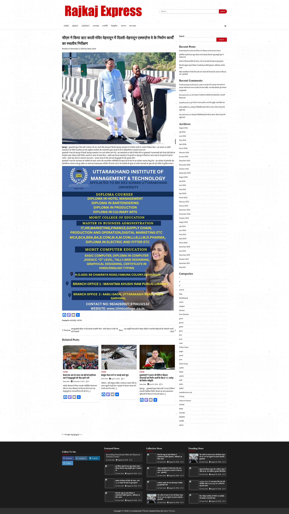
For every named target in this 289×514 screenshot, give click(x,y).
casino (181, 302)
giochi (181, 327)
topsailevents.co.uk (185, 392)
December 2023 (184, 247)
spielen (181, 376)
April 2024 (182, 239)
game (181, 318)
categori (182, 306)
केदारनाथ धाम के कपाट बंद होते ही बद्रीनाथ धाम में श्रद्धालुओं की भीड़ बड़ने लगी (79, 376)
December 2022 (184, 255)
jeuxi (180, 339)
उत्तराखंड (96, 26)
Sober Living (183, 364)
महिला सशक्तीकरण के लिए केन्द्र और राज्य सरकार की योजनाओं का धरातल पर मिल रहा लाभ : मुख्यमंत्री (169, 470)
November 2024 (184, 214)
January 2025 (183, 206)
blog (180, 294)
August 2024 (183, 222)
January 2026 (183, 157)
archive (181, 290)
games (181, 323)
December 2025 (184, 161)
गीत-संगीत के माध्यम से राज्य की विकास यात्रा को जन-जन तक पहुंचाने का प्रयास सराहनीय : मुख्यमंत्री (170, 497)
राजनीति (105, 26)
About (75, 26)
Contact (86, 26)
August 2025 (183, 177)
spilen (181, 384)
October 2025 (184, 169)
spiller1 (181, 388)
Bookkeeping (183, 298)
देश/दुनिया (114, 26)
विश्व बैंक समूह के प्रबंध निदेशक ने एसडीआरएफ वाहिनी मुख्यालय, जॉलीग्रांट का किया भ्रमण (127, 495)
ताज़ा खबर (132, 26)
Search (181, 36)
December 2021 (184, 263)
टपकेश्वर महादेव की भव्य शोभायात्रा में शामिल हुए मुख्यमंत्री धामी (169, 484)
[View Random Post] (225, 26)
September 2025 (185, 173)
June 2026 (182, 136)
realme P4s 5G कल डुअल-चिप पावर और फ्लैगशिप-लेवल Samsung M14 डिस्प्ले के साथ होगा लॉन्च (212, 483)
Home (66, 26)
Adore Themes (169, 511)
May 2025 (182, 189)
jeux (180, 335)
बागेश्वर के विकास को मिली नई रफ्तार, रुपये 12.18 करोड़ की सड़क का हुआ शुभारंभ (201, 61)
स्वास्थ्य (123, 26)
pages (181, 351)
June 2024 (182, 230)
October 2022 (184, 259)
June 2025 (182, 185)
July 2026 (182, 132)
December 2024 (184, 210)
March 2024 (183, 243)
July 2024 (182, 226)
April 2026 (182, 144)
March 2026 (183, 148)
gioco (181, 331)
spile (180, 380)
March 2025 (183, 198)
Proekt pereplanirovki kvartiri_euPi (190, 85)
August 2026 (183, 128)
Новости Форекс (185, 401)
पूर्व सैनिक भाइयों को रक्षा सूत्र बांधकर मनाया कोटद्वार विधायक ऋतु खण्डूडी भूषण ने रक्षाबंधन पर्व (128, 468)
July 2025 (182, 181)
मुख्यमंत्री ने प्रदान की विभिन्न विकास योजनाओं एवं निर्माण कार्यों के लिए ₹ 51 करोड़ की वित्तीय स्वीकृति (156, 378)
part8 (181, 355)
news (181, 343)
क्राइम (181, 409)
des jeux (182, 310)
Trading (181, 396)
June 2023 (182, 251)
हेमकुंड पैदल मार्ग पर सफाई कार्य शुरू (115, 375)
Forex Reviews (184, 314)
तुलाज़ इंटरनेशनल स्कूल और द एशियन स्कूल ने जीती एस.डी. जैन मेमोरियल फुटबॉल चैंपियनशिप (212, 470)
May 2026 (182, 140)
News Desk (91, 49)
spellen (181, 368)
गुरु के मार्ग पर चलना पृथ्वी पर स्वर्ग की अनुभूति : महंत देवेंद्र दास (208, 102)
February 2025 (184, 202)
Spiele (181, 372)
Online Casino (184, 347)
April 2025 (182, 193)
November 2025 (184, 165)
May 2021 (182, 267)
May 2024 (182, 234)
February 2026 (184, 152)
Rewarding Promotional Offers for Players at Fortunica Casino (200, 51)
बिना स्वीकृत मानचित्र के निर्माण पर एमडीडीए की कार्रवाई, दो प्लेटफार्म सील (211, 497)
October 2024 (184, 218)
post (180, 359)
